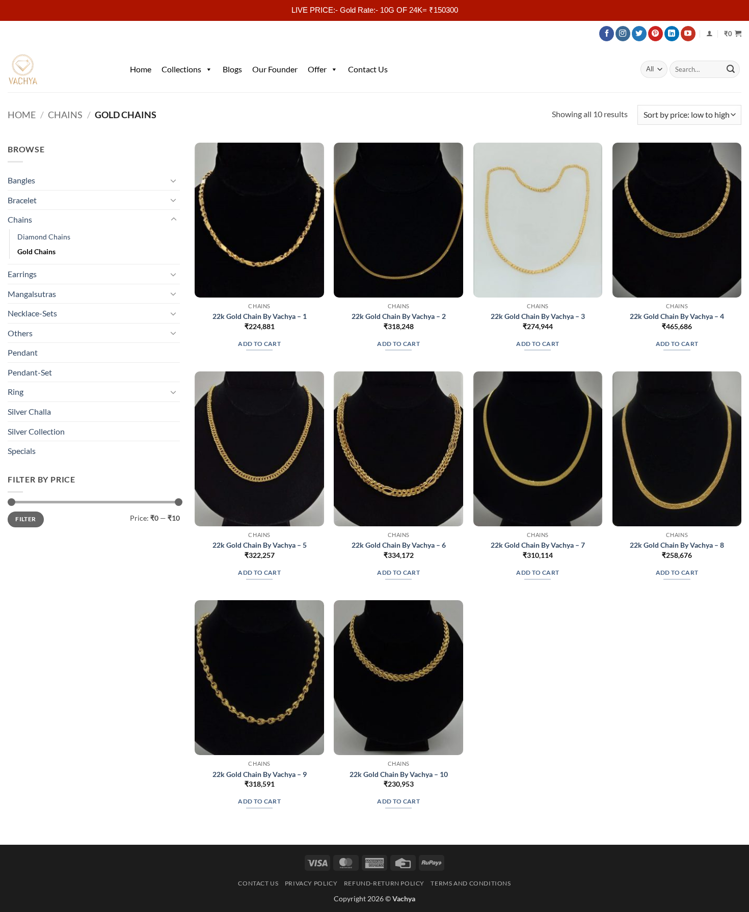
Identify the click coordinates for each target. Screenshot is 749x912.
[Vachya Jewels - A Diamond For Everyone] (59, 69)
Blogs (232, 69)
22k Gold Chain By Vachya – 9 (259, 774)
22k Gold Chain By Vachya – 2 (399, 316)
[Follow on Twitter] (639, 33)
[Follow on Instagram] (623, 33)
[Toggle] (174, 180)
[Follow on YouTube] (688, 33)
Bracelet (22, 200)
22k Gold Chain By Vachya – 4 (677, 316)
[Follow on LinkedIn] (671, 33)
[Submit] (730, 69)
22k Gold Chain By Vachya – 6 (399, 545)
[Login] (709, 33)
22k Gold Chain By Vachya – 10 (399, 774)
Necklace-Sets (32, 313)
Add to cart (259, 343)
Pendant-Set (30, 372)
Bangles (21, 180)
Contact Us (368, 69)
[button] (732, 33)
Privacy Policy (311, 883)
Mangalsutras (32, 294)
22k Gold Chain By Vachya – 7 (538, 545)
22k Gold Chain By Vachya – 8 (677, 545)
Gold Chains (36, 251)
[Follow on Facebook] (606, 33)
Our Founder (275, 69)
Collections (181, 69)
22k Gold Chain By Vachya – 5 (259, 545)
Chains (65, 114)
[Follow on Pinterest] (655, 33)
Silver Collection (36, 431)
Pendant (23, 352)
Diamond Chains (43, 236)
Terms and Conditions (471, 883)
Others (20, 333)
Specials (22, 450)
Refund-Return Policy (384, 883)
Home (140, 69)
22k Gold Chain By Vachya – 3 (538, 316)
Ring (15, 391)
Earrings (22, 274)
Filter (25, 519)
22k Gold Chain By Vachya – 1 (259, 316)
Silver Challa (29, 411)
